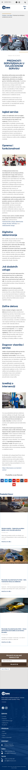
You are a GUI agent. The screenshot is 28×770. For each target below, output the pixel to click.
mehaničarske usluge (8, 221)
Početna (4, 15)
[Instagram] (19, 2)
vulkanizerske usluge (8, 225)
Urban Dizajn (14, 767)
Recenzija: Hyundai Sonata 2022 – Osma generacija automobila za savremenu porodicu (14, 630)
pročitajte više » (6, 541)
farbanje (14, 223)
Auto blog (9, 15)
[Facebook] (17, 2)
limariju (9, 223)
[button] (25, 2)
